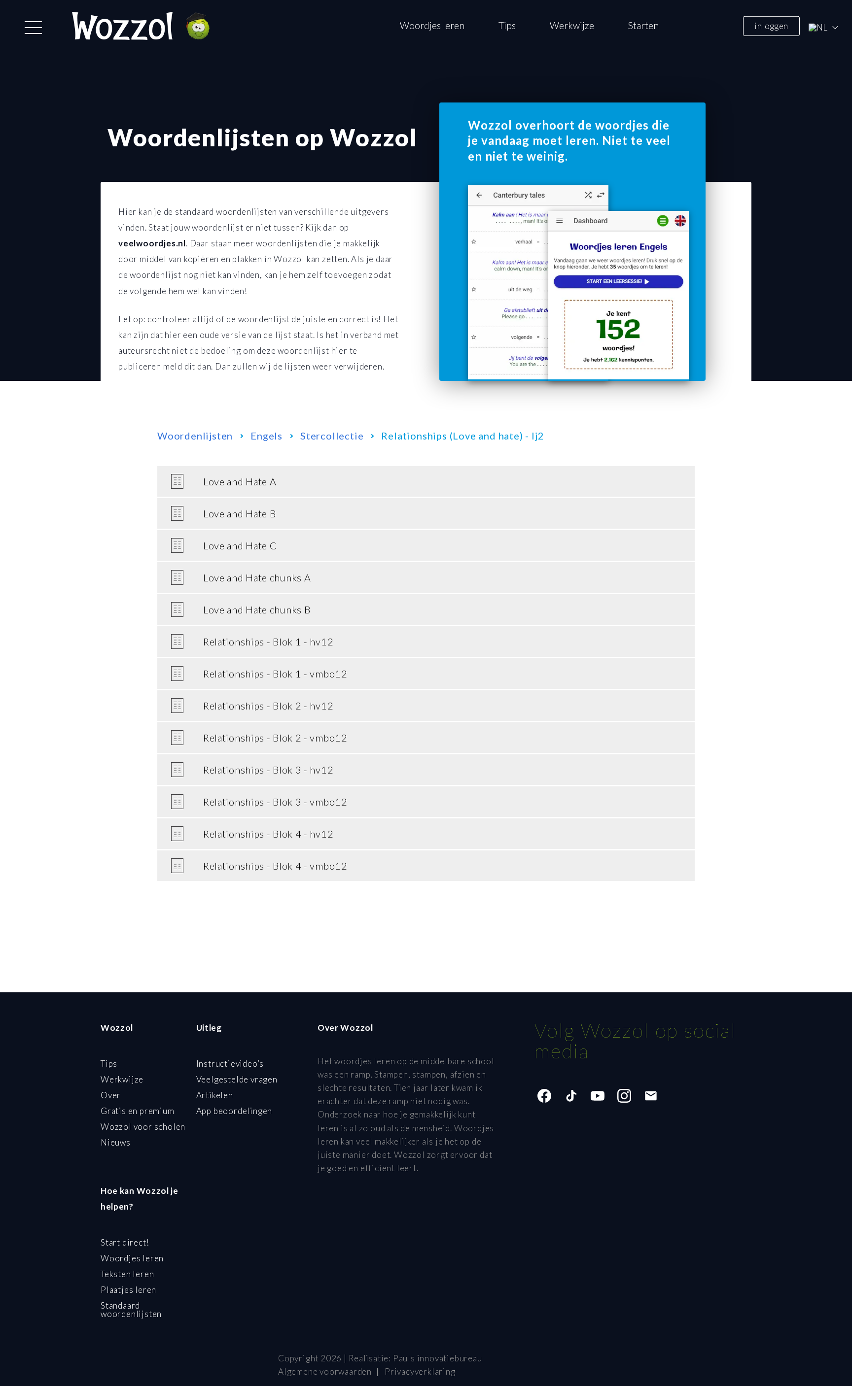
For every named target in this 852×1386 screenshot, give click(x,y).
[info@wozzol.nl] (651, 1096)
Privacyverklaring (420, 1371)
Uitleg (209, 1027)
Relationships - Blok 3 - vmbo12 (275, 802)
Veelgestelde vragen (237, 1079)
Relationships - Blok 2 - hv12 (268, 705)
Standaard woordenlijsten (131, 1309)
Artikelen (214, 1095)
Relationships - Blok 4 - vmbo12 (275, 866)
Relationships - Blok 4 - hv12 (268, 834)
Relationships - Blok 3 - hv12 (268, 770)
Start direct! (125, 1242)
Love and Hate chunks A (257, 577)
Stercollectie (331, 435)
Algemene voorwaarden (325, 1371)
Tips (507, 25)
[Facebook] (544, 1096)
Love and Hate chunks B (256, 609)
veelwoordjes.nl (152, 243)
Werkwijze (572, 25)
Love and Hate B (239, 513)
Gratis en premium (138, 1111)
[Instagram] (624, 1096)
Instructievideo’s (230, 1063)
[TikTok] (571, 1096)
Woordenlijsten (195, 435)
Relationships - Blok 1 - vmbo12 (275, 673)
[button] (33, 27)
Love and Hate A (240, 481)
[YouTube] (597, 1096)
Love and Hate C (240, 545)
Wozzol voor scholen (143, 1126)
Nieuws (116, 1142)
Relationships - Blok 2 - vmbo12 (275, 738)
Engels (266, 435)
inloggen (771, 25)
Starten (643, 25)
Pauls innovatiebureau (437, 1358)
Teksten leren (127, 1274)
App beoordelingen (234, 1111)
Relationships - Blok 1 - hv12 (268, 641)
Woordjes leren (432, 25)
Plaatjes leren (128, 1290)
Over (111, 1095)
